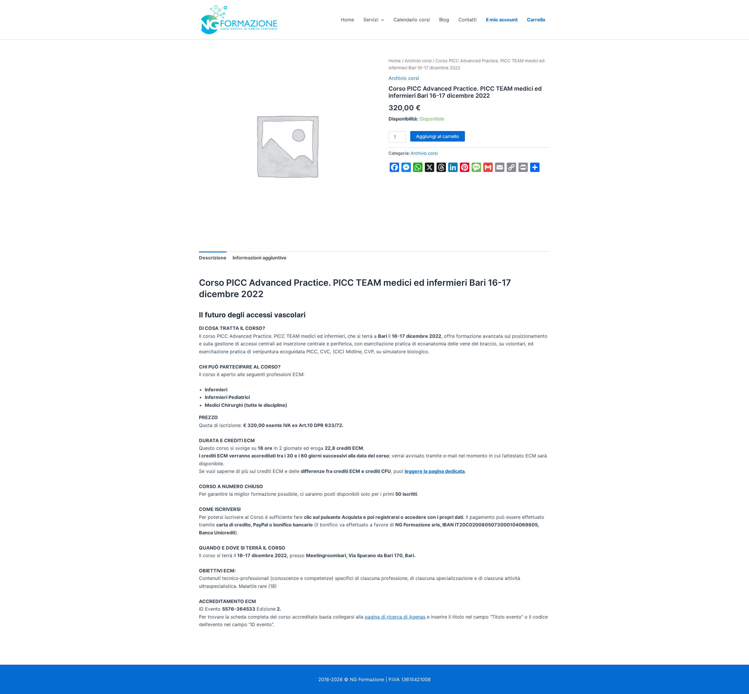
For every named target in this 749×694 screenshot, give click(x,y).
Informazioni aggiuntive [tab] (259, 258)
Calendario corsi (412, 20)
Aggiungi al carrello (437, 136)
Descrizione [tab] (212, 258)
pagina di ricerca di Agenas (395, 617)
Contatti (467, 20)
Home (347, 20)
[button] (381, 19)
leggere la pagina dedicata (435, 471)
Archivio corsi (418, 60)
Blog (444, 20)
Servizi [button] (370, 20)
